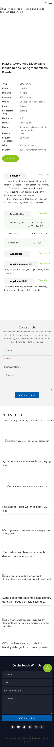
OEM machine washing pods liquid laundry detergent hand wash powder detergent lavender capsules (25, 645)
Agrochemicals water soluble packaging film (26, 463)
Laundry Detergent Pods (31, 420)
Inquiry (10, 158)
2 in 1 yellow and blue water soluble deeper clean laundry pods (23, 554)
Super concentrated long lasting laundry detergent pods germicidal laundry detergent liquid (26, 600)
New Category (10, 420)
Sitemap (37, 738)
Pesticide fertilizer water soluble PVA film (24, 508)
